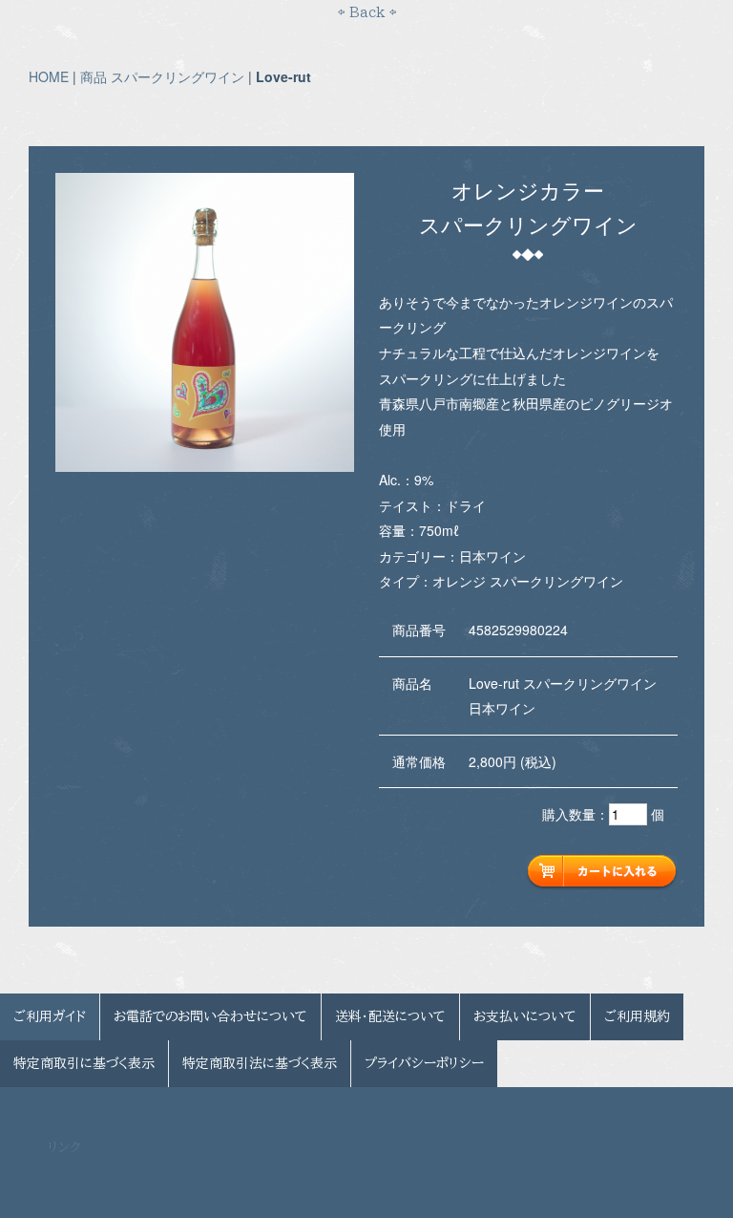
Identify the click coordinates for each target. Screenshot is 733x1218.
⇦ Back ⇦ (367, 12)
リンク (64, 1147)
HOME (49, 76)
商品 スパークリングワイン (162, 76)
